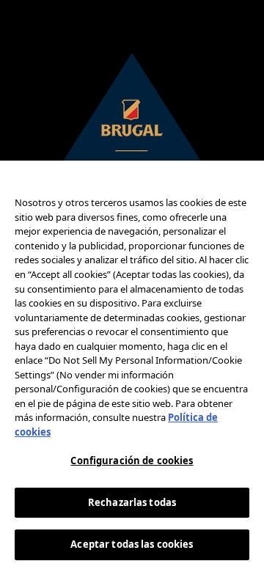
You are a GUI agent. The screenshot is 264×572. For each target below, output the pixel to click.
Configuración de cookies (131, 460)
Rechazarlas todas (132, 502)
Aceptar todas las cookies (131, 544)
